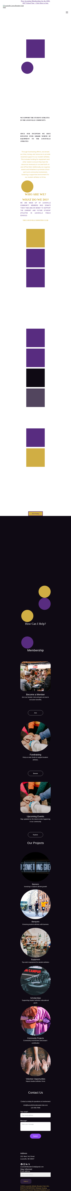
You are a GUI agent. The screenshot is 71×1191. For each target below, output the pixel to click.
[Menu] (67, 12)
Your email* (24, 1112)
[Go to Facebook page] (22, 1164)
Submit (35, 1136)
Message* (23, 1120)
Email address (25, 1171)
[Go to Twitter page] (29, 1164)
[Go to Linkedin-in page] (27, 1164)
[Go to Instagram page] (24, 1164)
